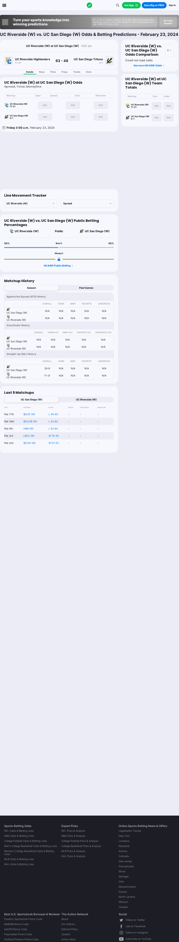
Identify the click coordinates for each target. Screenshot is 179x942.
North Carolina (127, 896)
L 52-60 (53, 421)
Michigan (124, 876)
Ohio (121, 881)
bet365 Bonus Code (15, 929)
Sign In (172, 5)
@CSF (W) (29, 414)
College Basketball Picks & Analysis (81, 845)
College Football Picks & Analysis (79, 840)
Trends (76, 72)
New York (124, 835)
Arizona (123, 851)
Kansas (123, 891)
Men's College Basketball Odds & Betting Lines (30, 845)
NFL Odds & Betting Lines (19, 830)
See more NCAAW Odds (148, 65)
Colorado (124, 856)
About (64, 918)
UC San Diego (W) (97, 231)
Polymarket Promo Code (18, 934)
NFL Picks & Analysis (73, 830)
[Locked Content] (59, 259)
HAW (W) (28, 428)
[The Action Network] (89, 5)
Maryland (124, 845)
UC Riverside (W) (27, 231)
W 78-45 (54, 435)
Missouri (123, 901)
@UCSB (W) (30, 421)
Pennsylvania (126, 866)
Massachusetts (127, 886)
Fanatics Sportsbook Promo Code (23, 918)
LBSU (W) (28, 435)
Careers (65, 934)
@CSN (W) (29, 442)
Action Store (68, 939)
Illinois (122, 871)
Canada (123, 906)
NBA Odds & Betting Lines (19, 835)
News (42, 72)
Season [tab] (31, 287)
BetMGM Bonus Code (16, 924)
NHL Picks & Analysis (73, 856)
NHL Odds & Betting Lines (19, 864)
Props (65, 72)
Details (29, 72)
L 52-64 (53, 428)
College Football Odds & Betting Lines (25, 840)
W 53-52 (54, 442)
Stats (89, 72)
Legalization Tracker (130, 830)
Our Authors (68, 924)
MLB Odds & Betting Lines (19, 859)
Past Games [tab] (86, 287)
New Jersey (125, 861)
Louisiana (124, 840)
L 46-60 (53, 414)
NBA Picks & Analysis (73, 835)
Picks (53, 72)
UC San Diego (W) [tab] (31, 399)
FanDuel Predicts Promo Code (21, 939)
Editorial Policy (69, 929)
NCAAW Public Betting (57, 265)
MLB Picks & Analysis (73, 851)
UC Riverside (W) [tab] (86, 399)
